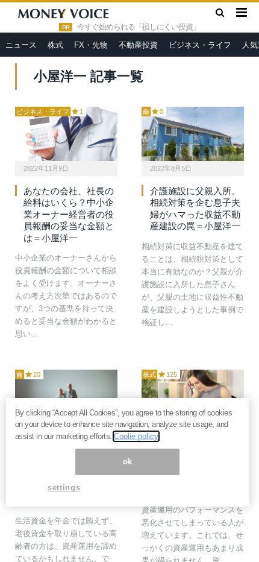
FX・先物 (91, 44)
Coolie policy (136, 436)
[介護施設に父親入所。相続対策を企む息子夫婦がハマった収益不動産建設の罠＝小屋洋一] (193, 134)
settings (64, 487)
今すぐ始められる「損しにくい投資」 (138, 27)
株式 (55, 44)
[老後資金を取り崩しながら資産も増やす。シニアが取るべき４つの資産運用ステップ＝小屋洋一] (66, 397)
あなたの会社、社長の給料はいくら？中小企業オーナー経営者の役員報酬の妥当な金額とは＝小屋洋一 (68, 214)
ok (128, 461)
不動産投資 (138, 44)
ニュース (21, 44)
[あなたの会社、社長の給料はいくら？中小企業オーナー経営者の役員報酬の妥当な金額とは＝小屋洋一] (66, 134)
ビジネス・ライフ (200, 44)
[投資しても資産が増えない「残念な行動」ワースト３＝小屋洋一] (193, 397)
